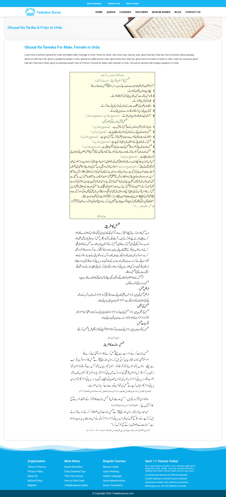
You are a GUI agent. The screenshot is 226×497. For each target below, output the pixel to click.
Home (99, 12)
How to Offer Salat (74, 480)
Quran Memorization (114, 480)
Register (32, 485)
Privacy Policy (35, 471)
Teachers (141, 12)
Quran (111, 12)
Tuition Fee (113, 3)
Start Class (132, 3)
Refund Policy (35, 480)
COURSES (125, 12)
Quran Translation (113, 485)
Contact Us (192, 12)
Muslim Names (161, 12)
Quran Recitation (73, 466)
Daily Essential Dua (74, 471)
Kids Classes (94, 3)
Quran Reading (111, 471)
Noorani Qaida (111, 466)
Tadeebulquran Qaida (76, 485)
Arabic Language (112, 476)
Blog (177, 12)
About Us (33, 476)
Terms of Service (37, 466)
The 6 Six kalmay (73, 476)
